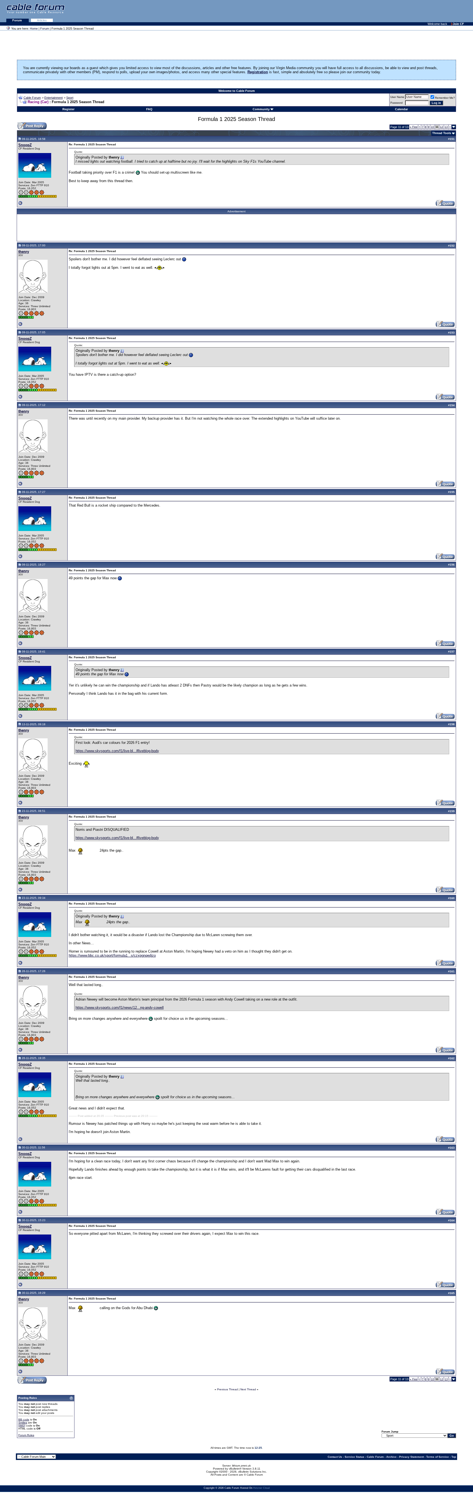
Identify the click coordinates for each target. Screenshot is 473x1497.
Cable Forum (32, 97)
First (413, 126)
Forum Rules (26, 1435)
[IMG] (21, 1425)
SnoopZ (25, 145)
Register (68, 109)
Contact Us (335, 1456)
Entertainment (53, 97)
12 (441, 126)
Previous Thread (227, 1389)
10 (432, 126)
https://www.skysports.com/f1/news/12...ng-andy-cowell (120, 1007)
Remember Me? (445, 97)
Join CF (458, 24)
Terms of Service (437, 1456)
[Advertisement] (406, 11)
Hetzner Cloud (261, 1488)
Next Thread (248, 1389)
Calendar (401, 109)
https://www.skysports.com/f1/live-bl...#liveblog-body (117, 751)
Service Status (354, 1456)
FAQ (149, 109)
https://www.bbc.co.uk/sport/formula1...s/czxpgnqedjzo (112, 955)
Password (396, 102)
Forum (17, 20)
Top (453, 1456)
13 (446, 126)
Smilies (22, 1422)
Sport (69, 97)
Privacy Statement (411, 1456)
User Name (397, 96)
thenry (23, 252)
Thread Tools (441, 133)
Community (261, 109)
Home (34, 28)
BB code (23, 1419)
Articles (42, 20)
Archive (391, 1456)
